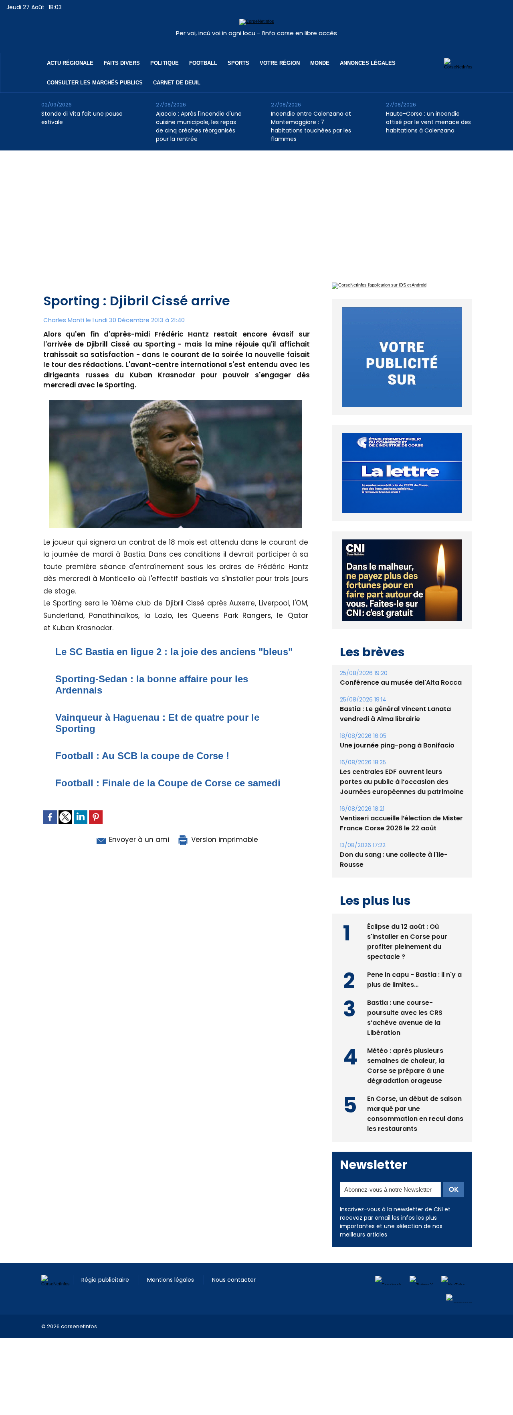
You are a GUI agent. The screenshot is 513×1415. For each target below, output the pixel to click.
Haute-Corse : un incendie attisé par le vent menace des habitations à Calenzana (428, 122)
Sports (238, 63)
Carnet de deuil (176, 83)
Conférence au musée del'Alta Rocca (401, 682)
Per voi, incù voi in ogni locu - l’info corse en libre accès (256, 33)
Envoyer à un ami (138, 839)
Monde (319, 63)
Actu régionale (70, 63)
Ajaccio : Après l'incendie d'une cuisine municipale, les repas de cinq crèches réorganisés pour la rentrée (199, 126)
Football (203, 63)
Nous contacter (234, 1280)
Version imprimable (223, 839)
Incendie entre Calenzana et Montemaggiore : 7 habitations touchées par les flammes (311, 126)
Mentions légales (171, 1280)
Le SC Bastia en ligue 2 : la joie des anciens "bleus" (174, 651)
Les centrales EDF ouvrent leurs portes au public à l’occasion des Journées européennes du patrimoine (402, 781)
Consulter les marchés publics (95, 83)
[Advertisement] (256, 210)
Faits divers (122, 63)
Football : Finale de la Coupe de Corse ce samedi (168, 783)
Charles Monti (63, 320)
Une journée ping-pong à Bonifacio (397, 745)
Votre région (280, 63)
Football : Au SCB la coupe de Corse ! (142, 755)
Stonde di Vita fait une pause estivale (82, 118)
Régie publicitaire (106, 1280)
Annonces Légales (368, 63)
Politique (164, 63)
